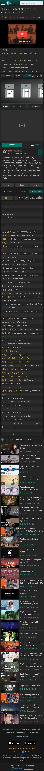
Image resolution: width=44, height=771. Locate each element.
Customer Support (22, 736)
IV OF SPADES (22, 9)
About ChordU (8, 729)
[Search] (40, 3)
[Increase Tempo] (12, 75)
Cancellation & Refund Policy (15, 733)
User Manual (34, 733)
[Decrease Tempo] (3, 75)
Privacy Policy (36, 729)
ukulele (21, 106)
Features (17, 729)
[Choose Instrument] (26, 106)
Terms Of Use (26, 729)
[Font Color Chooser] (7, 198)
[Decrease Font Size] (16, 198)
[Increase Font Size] (26, 198)
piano (13, 106)
